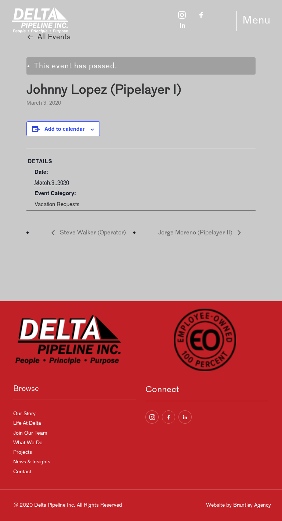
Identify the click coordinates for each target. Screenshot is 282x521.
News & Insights (31, 461)
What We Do (28, 442)
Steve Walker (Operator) (92, 233)
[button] (152, 417)
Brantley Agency (252, 505)
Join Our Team (30, 433)
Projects (22, 452)
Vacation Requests (57, 204)
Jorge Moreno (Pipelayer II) (196, 233)
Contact (22, 471)
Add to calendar (64, 128)
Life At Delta (27, 423)
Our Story (24, 413)
